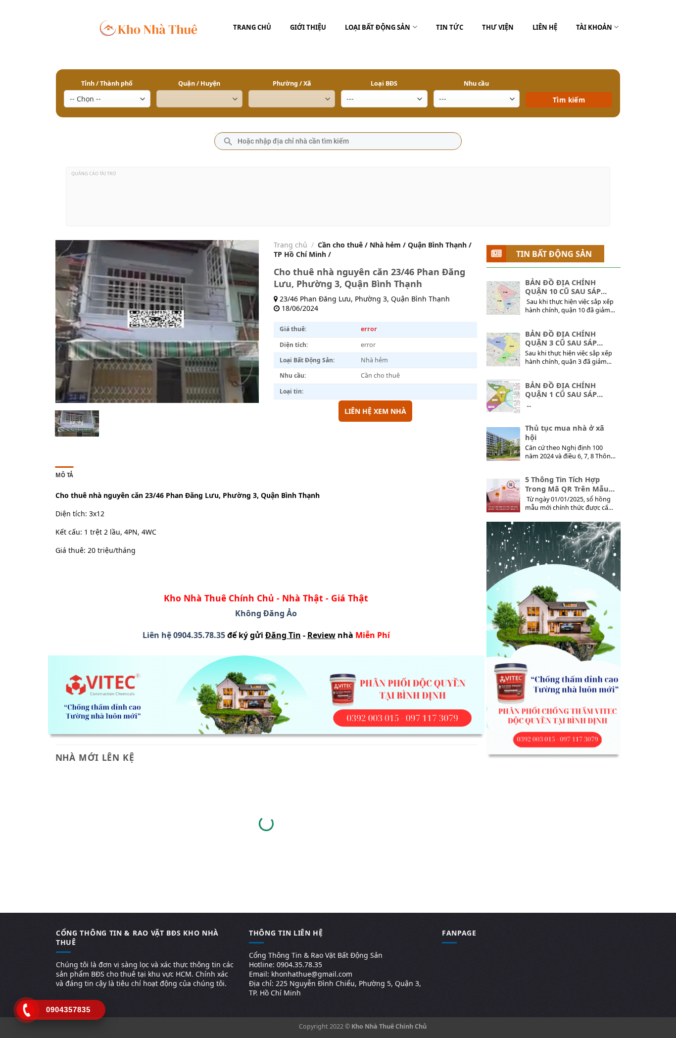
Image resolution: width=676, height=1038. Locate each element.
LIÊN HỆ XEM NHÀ (375, 411)
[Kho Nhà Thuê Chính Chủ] (148, 27)
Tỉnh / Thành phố (107, 83)
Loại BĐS (384, 83)
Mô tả (64, 475)
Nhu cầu (476, 83)
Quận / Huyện (199, 83)
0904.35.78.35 (199, 635)
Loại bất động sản (377, 27)
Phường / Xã (292, 83)
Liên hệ (544, 27)
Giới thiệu (308, 27)
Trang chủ (252, 27)
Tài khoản (594, 27)
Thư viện (498, 27)
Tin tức (449, 27)
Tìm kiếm (569, 85)
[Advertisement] (338, 200)
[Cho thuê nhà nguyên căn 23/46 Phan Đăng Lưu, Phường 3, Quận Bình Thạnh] (76, 423)
